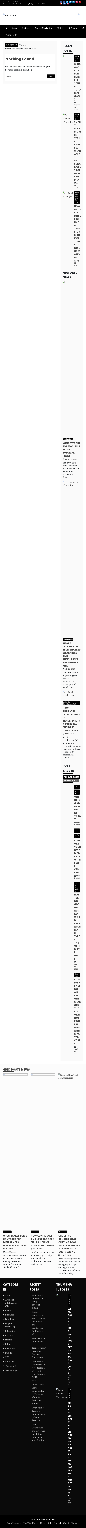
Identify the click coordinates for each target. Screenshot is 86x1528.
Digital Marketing (43, 28)
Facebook (61, 2)
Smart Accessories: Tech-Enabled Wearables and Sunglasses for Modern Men (77, 150)
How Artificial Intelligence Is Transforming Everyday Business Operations (77, 231)
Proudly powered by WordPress (23, 1523)
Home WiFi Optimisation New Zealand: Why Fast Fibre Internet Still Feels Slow (39, 1371)
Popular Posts (71, 777)
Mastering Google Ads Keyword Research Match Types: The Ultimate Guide (77, 926)
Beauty (8, 1310)
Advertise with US (40, 4)
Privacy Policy (29, 4)
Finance (9, 1335)
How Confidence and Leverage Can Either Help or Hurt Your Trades (43, 1240)
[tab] (71, 777)
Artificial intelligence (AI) (77, 198)
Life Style (10, 1348)
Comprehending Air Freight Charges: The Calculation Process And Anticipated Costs (77, 1011)
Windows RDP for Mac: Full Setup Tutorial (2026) (77, 81)
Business (26, 28)
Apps (14, 28)
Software (73, 28)
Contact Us (19, 4)
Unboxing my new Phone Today (77, 808)
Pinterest (80, 2)
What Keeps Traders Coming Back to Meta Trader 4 (38, 1413)
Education (10, 1331)
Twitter (67, 2)
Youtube (61, 3)
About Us (11, 4)
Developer (10, 1319)
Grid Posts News (16, 1069)
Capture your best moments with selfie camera (77, 856)
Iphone (77, 787)
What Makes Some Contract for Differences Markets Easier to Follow (15, 1242)
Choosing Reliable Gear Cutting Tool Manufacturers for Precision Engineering (69, 1243)
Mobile (60, 28)
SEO (7, 1357)
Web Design (11, 1370)
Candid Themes (71, 1523)
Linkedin (73, 2)
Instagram (77, 2)
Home (5, 4)
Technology (11, 34)
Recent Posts (71, 780)
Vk (64, 3)
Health (8, 1339)
